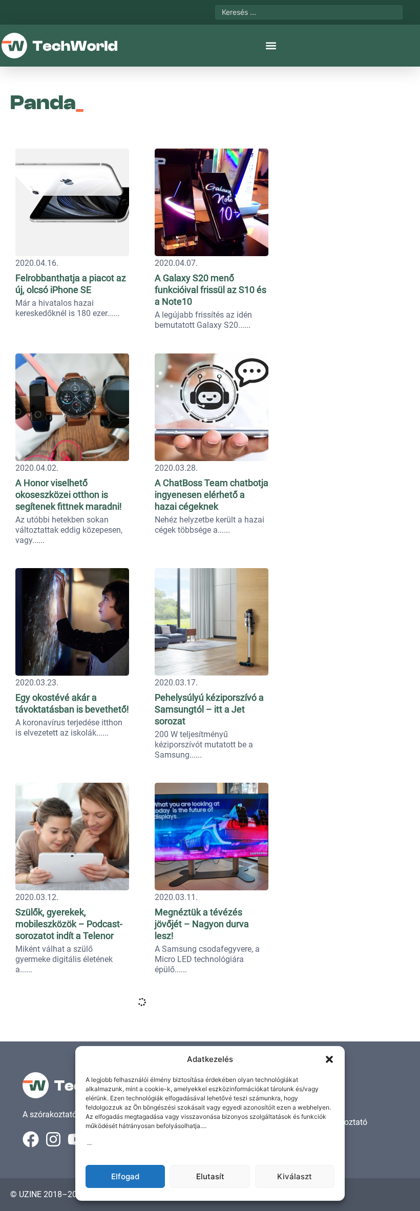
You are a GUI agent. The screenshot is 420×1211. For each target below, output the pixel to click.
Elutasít (210, 1176)
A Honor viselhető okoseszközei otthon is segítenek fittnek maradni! (68, 494)
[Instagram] (53, 1139)
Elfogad (125, 1176)
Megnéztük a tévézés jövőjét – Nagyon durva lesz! (202, 924)
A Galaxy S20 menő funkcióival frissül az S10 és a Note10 (210, 290)
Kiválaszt (294, 1176)
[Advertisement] (347, 207)
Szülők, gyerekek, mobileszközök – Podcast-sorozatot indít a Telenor (68, 924)
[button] (329, 1059)
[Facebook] (31, 1139)
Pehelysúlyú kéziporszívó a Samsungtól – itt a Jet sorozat (209, 709)
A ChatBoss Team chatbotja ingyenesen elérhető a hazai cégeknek (211, 494)
